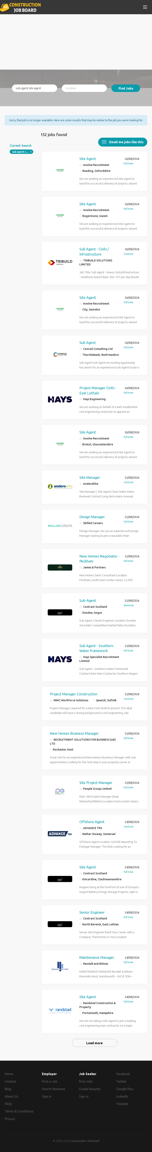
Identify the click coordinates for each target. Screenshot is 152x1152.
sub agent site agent (22, 152)
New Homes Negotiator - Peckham (99, 558)
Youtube (122, 1104)
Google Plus (124, 1089)
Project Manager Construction (73, 694)
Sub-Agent (87, 600)
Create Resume (89, 1089)
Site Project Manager (95, 783)
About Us (11, 1096)
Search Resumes (53, 1089)
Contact (10, 1081)
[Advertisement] (76, 42)
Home (9, 1074)
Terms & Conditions (19, 1111)
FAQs (8, 1104)
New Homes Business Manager (74, 733)
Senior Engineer (92, 912)
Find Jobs (126, 88)
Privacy (10, 1119)
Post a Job (49, 1081)
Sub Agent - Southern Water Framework (96, 648)
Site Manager (89, 477)
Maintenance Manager (96, 957)
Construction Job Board (84, 1141)
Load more (94, 1043)
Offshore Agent (91, 822)
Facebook (123, 1074)
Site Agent (87, 159)
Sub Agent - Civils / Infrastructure (94, 251)
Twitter (121, 1081)
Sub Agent (87, 343)
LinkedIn (122, 1096)
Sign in (46, 1096)
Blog (8, 1089)
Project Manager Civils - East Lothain (97, 390)
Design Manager (92, 517)
